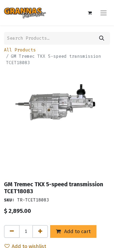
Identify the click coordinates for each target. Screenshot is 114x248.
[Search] (101, 38)
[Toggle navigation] (103, 12)
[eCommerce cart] (89, 12)
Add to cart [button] (77, 231)
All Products (20, 50)
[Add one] (40, 231)
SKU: (9, 200)
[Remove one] (12, 231)
